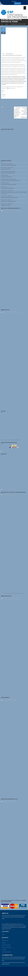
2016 (3, 55)
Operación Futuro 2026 (5, 239)
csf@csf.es (14, 1)
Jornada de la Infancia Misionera (7, 258)
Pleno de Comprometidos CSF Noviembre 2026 (10, 250)
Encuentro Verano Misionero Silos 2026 (8, 235)
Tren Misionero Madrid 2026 (6, 246)
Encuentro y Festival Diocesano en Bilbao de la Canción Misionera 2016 (17, 112)
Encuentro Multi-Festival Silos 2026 (8, 243)
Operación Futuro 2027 (5, 275)
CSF (3, 53)
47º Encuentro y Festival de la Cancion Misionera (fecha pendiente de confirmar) (14, 263)
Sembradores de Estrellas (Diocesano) (8, 254)
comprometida (8, 55)
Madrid (7, 53)
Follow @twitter (4, 484)
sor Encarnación (18, 55)
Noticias (11, 53)
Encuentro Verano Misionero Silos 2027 (8, 271)
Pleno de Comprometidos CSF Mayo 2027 (9, 267)
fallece (13, 55)
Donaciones (17, 3)
